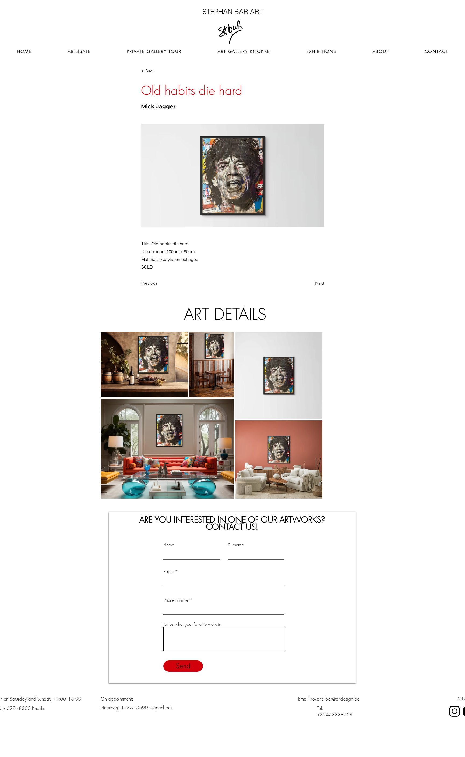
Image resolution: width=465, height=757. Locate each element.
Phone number (176, 600)
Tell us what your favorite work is (192, 624)
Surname (236, 545)
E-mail (168, 572)
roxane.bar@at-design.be (335, 699)
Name (168, 545)
